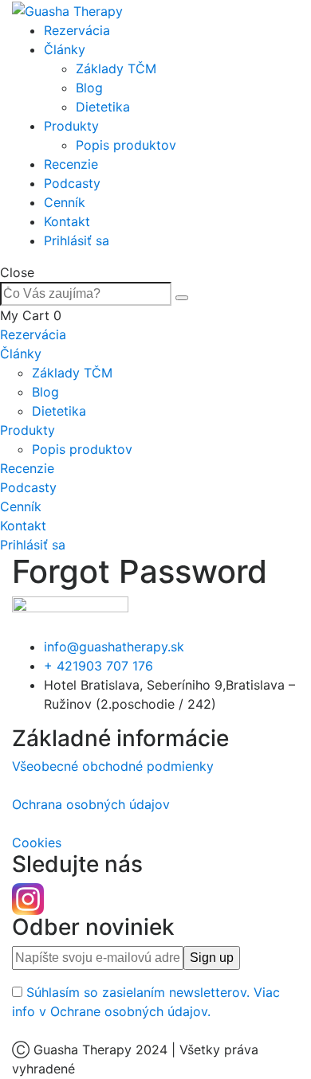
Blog (89, 88)
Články (64, 49)
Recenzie (71, 164)
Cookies (36, 842)
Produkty (71, 126)
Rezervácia (77, 30)
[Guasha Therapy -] (67, 10)
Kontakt (67, 221)
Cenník (64, 202)
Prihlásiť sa (76, 240)
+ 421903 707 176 (98, 666)
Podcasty (72, 183)
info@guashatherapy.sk (114, 647)
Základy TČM (116, 68)
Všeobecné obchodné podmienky (113, 766)
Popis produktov (126, 145)
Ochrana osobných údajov (91, 804)
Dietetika (103, 107)
